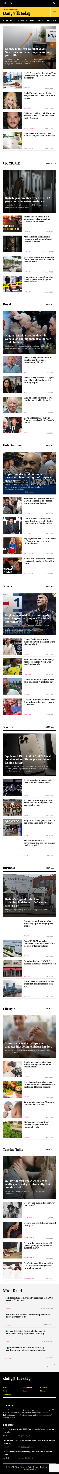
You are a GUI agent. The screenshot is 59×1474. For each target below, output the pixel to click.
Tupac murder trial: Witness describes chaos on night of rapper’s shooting (28, 477)
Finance (27, 88)
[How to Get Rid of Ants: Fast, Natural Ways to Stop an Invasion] (12, 140)
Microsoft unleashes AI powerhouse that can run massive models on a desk (39, 842)
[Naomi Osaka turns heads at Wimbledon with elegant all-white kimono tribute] (12, 646)
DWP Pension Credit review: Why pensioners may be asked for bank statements (40, 75)
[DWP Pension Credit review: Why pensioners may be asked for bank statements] (12, 80)
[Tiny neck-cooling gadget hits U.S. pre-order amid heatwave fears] (12, 827)
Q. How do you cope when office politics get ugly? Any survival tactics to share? (39, 1245)
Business (27, 936)
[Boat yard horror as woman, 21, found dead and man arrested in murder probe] (12, 264)
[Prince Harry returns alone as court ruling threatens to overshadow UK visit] (12, 364)
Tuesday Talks (29, 1217)
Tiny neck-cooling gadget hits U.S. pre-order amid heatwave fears (40, 821)
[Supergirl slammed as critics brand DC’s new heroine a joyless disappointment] (12, 545)
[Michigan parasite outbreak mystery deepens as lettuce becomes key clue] (12, 1129)
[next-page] (54, 1366)
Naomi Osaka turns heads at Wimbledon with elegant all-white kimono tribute (39, 641)
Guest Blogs (28, 148)
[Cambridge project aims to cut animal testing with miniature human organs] (12, 1069)
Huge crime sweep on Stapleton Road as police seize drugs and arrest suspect (38, 279)
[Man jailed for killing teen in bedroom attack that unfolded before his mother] (12, 244)
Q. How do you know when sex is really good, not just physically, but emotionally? (27, 1184)
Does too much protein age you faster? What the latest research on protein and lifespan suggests (40, 1084)
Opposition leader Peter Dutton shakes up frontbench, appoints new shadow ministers (25, 1348)
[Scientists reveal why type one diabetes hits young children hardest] (29, 1036)
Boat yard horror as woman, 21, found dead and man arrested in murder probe (39, 259)
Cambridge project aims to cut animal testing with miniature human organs (38, 1064)
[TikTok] (5, 3)
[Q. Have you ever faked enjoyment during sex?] (12, 1230)
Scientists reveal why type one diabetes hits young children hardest (28, 1044)
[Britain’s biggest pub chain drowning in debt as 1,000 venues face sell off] (29, 895)
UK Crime (27, 231)
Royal (26, 372)
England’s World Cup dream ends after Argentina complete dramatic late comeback (27, 618)
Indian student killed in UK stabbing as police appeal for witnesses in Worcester (37, 219)
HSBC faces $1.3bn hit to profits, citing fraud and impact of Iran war (39, 983)
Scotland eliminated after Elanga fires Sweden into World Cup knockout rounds (39, 661)
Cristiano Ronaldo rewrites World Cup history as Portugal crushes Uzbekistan (40, 702)
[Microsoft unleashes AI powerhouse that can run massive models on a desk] (12, 847)
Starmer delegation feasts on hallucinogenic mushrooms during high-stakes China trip (25, 1332)
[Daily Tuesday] (20, 13)
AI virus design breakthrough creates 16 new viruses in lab (38, 781)
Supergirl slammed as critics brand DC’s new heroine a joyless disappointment (40, 541)
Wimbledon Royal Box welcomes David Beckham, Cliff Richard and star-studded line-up (39, 500)
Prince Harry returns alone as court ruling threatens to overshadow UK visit (38, 359)
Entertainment (29, 128)
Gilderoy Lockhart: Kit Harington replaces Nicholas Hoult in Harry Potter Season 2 (40, 115)
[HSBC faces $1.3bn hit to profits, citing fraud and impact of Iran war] (12, 988)
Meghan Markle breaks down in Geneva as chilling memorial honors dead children (28, 339)
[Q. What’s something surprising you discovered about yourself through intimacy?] (12, 1270)
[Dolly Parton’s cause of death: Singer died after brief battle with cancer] (12, 100)
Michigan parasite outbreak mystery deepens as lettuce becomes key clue (37, 1124)
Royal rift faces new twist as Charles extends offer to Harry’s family (39, 420)
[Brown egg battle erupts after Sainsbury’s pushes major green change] (12, 928)
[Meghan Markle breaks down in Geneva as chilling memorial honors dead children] (29, 332)
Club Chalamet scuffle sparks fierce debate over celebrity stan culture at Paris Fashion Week (38, 520)
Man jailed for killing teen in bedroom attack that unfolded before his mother (38, 239)
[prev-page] (48, 1366)
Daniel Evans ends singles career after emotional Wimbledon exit (39, 680)
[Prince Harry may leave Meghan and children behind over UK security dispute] (12, 384)
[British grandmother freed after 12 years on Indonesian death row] (29, 191)
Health (26, 1077)
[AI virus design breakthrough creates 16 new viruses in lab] (12, 787)
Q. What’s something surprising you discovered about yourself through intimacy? (38, 1265)
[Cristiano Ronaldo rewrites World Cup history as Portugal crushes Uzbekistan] (12, 707)
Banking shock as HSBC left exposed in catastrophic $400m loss (40, 962)
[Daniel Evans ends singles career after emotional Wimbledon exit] (12, 686)
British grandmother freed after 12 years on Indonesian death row (27, 199)
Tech (26, 795)
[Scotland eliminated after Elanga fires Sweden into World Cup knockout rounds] (12, 666)
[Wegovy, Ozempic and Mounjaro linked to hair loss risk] (12, 1109)
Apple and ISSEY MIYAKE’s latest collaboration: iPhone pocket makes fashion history (28, 759)
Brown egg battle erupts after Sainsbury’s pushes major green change (39, 923)
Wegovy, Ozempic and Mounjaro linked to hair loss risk (39, 1103)
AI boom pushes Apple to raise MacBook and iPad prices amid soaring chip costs (38, 802)
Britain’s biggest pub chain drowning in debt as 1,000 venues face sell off (26, 902)
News (7, 1342)
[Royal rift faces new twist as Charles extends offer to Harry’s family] (12, 425)
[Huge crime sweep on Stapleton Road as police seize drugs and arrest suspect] (12, 284)
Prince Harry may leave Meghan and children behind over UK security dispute (39, 379)
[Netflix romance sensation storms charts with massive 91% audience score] (12, 566)
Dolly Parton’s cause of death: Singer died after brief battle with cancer (39, 95)
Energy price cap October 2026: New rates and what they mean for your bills (27, 52)
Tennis (26, 654)
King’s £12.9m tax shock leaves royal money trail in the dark (38, 399)
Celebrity (28, 108)
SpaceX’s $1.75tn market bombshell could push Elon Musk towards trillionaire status (39, 943)
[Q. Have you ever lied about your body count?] (12, 1210)
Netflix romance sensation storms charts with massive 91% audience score (40, 561)
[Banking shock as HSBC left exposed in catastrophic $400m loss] (12, 968)
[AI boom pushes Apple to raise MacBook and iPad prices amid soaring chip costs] (12, 807)
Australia (8, 1358)
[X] (11, 3)
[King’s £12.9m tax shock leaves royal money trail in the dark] (12, 405)
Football (27, 674)
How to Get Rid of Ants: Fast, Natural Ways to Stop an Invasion (39, 134)
